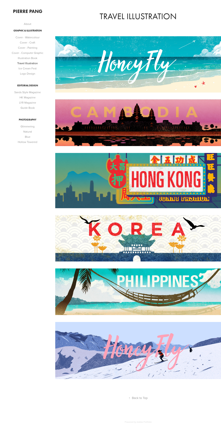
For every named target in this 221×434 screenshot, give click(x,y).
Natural (27, 131)
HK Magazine (28, 97)
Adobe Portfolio (144, 421)
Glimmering (28, 126)
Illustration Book (27, 58)
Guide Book (28, 108)
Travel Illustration (27, 63)
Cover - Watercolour (28, 37)
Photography (27, 119)
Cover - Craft (27, 42)
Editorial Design (27, 85)
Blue (27, 137)
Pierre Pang (27, 11)
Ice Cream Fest (27, 68)
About (27, 24)
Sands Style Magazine (27, 92)
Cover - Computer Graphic (27, 53)
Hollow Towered (27, 142)
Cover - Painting (27, 48)
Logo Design (27, 73)
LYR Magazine (27, 102)
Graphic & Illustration (27, 30)
